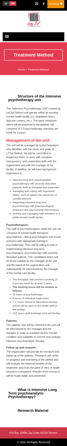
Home (21, 69)
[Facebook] (43, 3)
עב (5, 3)
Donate (54, 3)
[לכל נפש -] (33, 20)
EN (12, 3)
